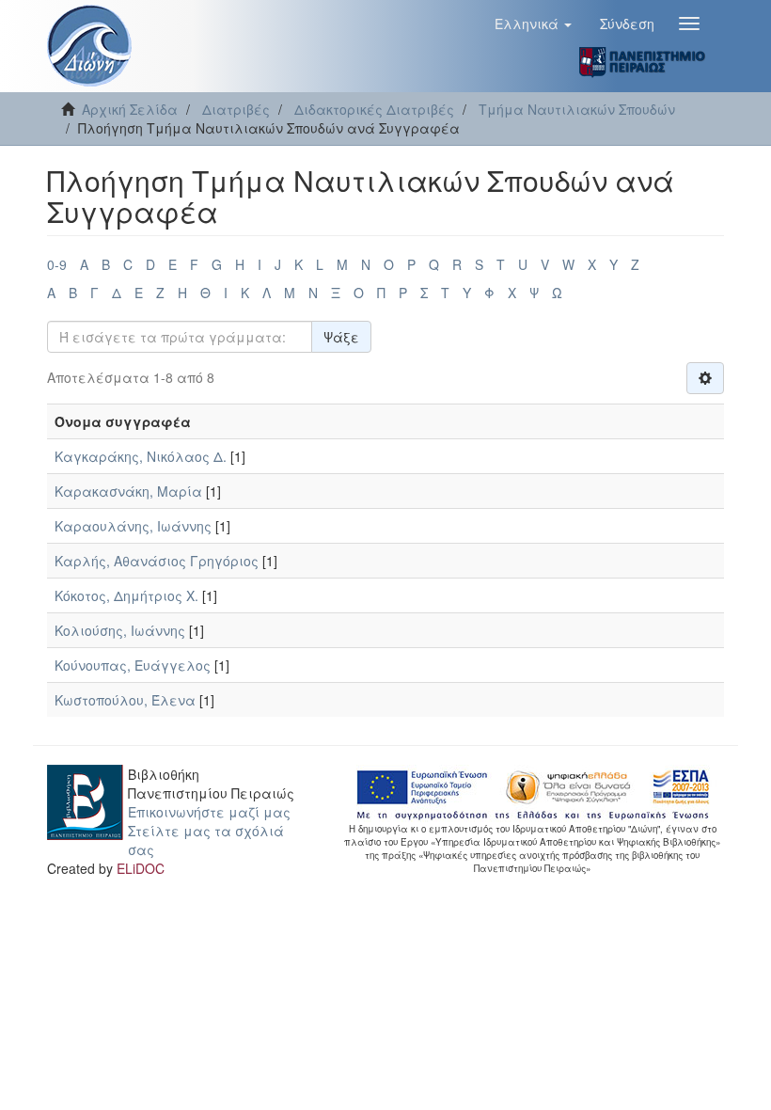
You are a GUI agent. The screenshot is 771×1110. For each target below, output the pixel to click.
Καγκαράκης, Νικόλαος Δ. (141, 456)
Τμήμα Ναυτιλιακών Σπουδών (577, 109)
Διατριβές (236, 109)
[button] (533, 23)
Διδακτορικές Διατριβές (374, 109)
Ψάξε (341, 336)
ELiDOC (141, 868)
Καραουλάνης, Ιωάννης (133, 525)
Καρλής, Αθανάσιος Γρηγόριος (157, 560)
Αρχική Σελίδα (130, 109)
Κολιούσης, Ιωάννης (120, 630)
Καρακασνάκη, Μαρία (128, 491)
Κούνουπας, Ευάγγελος (133, 665)
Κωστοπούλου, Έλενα (125, 699)
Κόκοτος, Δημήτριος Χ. (126, 595)
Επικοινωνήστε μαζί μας (209, 811)
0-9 (57, 264)
